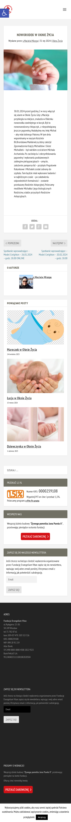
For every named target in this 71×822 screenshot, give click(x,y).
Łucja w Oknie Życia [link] (19, 398)
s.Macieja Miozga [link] (30, 40)
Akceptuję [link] (42, 817)
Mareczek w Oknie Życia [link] (22, 350)
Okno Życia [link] (57, 40)
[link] (4, 13)
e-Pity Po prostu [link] (32, 500)
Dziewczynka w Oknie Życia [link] (24, 446)
